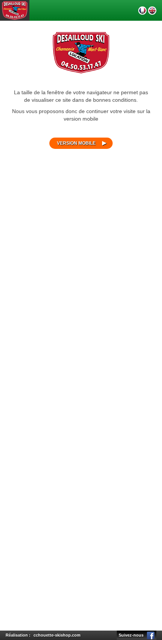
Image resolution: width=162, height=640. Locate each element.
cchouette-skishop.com (57, 635)
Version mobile (76, 143)
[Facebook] (150, 635)
